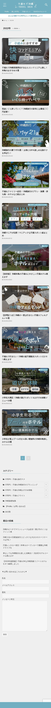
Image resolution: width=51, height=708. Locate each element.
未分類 (8, 512)
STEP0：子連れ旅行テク (15, 479)
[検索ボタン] (46, 4)
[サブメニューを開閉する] (46, 484)
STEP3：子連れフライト (15, 496)
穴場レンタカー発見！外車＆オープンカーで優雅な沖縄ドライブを (25, 546)
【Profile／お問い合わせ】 (15, 506)
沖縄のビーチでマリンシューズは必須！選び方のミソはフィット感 (25, 530)
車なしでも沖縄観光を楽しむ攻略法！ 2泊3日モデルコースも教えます (25, 554)
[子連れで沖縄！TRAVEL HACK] (25, 4)
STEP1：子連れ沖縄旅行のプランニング (21, 485)
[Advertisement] (25, 665)
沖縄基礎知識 (10, 501)
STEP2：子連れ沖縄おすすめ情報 (18, 490)
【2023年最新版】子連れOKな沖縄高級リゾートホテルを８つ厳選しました (25, 562)
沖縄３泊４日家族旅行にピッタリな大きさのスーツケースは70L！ (25, 538)
